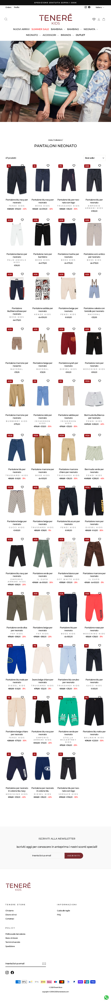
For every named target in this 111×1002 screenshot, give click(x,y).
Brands (66, 35)
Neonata (90, 29)
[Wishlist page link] (94, 19)
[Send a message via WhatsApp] (106, 997)
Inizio (50, 140)
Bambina (57, 29)
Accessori (50, 35)
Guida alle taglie (63, 911)
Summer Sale (40, 29)
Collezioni (58, 140)
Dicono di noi (10, 915)
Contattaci (9, 919)
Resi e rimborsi (11, 938)
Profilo (16, 7)
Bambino (73, 29)
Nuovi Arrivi (21, 29)
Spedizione (10, 946)
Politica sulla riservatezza (15, 934)
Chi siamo (9, 911)
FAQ (59, 915)
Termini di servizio (12, 942)
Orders (8, 7)
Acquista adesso (55, 90)
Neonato (32, 35)
